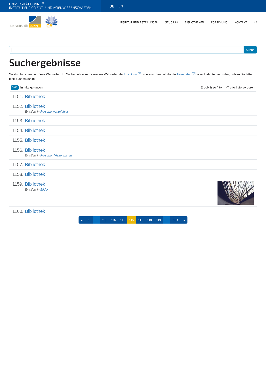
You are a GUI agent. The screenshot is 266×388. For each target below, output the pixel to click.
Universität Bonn (24, 4)
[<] (82, 220)
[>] (184, 220)
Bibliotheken (194, 22)
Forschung (219, 22)
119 (159, 220)
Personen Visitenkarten (56, 155)
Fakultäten (184, 74)
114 (113, 220)
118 (149, 220)
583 (175, 220)
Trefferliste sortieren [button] (240, 87)
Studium (171, 22)
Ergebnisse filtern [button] (212, 87)
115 (122, 220)
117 (140, 220)
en (121, 6)
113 (104, 220)
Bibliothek (35, 96)
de (112, 6)
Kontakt (241, 22)
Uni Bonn (130, 74)
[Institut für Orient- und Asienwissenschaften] (34, 22)
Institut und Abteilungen (139, 22)
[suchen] (254, 25)
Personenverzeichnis (54, 111)
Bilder (44, 189)
